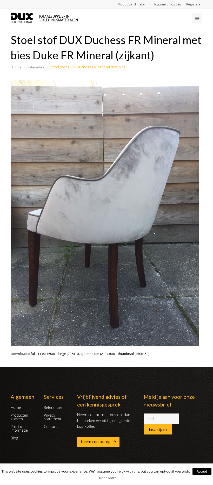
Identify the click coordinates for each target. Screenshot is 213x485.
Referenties (36, 67)
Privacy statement (52, 417)
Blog (14, 438)
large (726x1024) (70, 353)
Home (16, 67)
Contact (50, 426)
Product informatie (19, 428)
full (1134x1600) (43, 353)
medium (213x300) (100, 353)
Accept (202, 471)
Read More (108, 477)
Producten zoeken (19, 417)
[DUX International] (44, 17)
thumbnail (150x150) (133, 353)
